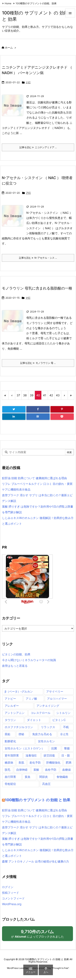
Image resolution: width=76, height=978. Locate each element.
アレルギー (12, 705)
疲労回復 (49, 755)
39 (31, 395)
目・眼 (65, 755)
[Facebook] (38, 409)
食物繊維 (62, 776)
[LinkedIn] (14, 416)
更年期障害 (12, 755)
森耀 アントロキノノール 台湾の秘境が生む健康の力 (35, 861)
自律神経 (22, 769)
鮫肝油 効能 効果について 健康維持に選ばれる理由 (34, 478)
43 (58, 395)
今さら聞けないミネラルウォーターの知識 (29, 660)
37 (18, 395)
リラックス (48, 727)
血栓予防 (50, 769)
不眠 (66, 727)
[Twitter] (14, 409)
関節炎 (43, 776)
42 (51, 395)
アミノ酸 (31, 698)
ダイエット (34, 720)
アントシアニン (15, 712)
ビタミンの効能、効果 (16, 654)
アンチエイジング (47, 705)
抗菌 (54, 748)
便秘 (21, 734)
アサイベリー (54, 691)
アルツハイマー (57, 698)
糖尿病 (9, 762)
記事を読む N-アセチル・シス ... (38, 257)
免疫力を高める (42, 734)
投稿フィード (10, 892)
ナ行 (28, 82)
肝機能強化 (53, 762)
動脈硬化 (10, 741)
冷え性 (64, 734)
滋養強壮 (31, 755)
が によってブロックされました (39, 935)
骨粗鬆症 (10, 784)
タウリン (10, 720)
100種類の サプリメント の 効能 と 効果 (37, 800)
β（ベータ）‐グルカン (19, 691)
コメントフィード (13, 898)
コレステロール (40, 712)
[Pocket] (62, 416)
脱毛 (7, 769)
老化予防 (35, 762)
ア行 (28, 192)
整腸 (67, 748)
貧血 (27, 776)
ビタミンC (59, 720)
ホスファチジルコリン (19, 727)
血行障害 (10, 776)
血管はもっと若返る (15, 665)
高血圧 (46, 784)
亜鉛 (7, 734)
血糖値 (66, 769)
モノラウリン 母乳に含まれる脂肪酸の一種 (37, 288)
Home (8, 3)
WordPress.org (11, 904)
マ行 (28, 297)
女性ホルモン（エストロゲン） (24, 748)
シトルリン (63, 712)
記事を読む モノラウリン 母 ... (38, 362)
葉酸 (36, 769)
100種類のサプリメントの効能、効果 (36, 3)
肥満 (68, 762)
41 (44, 395)
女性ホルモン (46, 741)
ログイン (7, 887)
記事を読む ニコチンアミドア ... (38, 147)
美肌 (21, 762)
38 (25, 395)
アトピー (10, 698)
